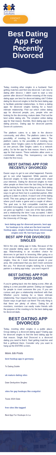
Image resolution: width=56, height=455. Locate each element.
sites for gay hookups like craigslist (22, 391)
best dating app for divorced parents (23, 224)
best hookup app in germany (19, 359)
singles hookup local (28, 230)
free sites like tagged (15, 407)
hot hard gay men (36, 233)
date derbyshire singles (16, 382)
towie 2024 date (12, 399)
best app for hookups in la (18, 415)
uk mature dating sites (16, 375)
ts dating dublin (12, 366)
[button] (40, 9)
